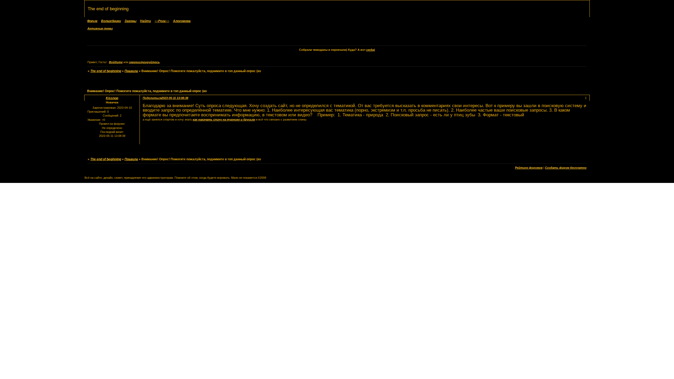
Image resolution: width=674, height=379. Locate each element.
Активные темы (100, 28)
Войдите (116, 62)
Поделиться (152, 97)
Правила (131, 71)
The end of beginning (105, 71)
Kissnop (112, 98)
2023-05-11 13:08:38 (174, 97)
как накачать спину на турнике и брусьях (224, 119)
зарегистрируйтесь (144, 62)
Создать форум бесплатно (566, 167)
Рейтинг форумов (529, 167)
